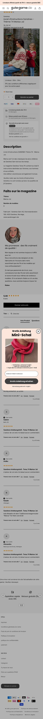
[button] (40, 8)
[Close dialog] (38, 331)
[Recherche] (8, 8)
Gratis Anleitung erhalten (21, 381)
